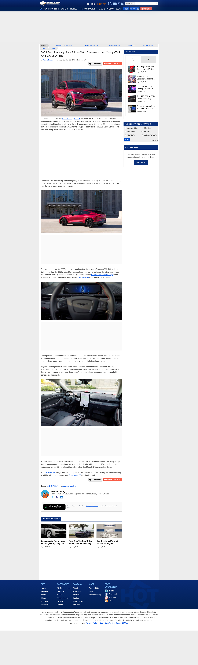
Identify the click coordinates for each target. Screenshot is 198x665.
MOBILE (73, 9)
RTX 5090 (130, 132)
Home (43, 588)
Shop (126, 9)
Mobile (59, 595)
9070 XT (146, 132)
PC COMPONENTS (51, 9)
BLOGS (118, 9)
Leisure (60, 601)
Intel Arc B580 (132, 128)
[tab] (133, 59)
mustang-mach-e (69, 486)
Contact (76, 598)
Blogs (43, 598)
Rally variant (84, 277)
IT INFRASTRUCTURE (87, 9)
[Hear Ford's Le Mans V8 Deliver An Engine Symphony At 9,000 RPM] (109, 531)
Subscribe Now (140, 162)
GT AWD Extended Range (102, 275)
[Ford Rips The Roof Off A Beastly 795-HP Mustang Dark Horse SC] (81, 531)
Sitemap (44, 605)
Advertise (77, 591)
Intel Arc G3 (131, 45)
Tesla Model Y (74, 475)
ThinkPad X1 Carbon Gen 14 (64, 45)
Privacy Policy (78, 601)
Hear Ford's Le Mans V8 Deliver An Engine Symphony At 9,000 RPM (107, 542)
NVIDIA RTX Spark (148, 45)
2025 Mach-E (50, 472)
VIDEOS (110, 9)
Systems (60, 591)
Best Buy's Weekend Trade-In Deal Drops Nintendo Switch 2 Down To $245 (145, 68)
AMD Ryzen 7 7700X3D (91, 45)
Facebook (113, 594)
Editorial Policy (95, 595)
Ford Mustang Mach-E (71, 119)
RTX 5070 (130, 135)
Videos (60, 605)
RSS (111, 601)
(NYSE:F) (55, 486)
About (75, 588)
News (53, 48)
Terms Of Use (122, 623)
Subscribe (134, 9)
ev (60, 486)
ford (48, 486)
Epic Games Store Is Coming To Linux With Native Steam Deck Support (146, 87)
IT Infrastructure (63, 598)
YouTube (112, 597)
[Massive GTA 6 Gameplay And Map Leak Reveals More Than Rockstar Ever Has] (132, 79)
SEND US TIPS (101, 4)
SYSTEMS (64, 9)
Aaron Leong (58, 491)
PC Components (63, 588)
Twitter (111, 591)
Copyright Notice (107, 623)
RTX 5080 (147, 128)
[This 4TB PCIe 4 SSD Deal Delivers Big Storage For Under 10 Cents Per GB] (132, 99)
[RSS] (122, 3)
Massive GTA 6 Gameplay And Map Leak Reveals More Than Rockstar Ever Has (145, 77)
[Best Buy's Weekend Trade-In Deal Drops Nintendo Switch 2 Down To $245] (132, 69)
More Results (154, 140)
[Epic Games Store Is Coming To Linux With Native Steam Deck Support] (132, 89)
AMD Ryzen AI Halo (114, 45)
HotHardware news (92, 506)
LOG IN (87, 4)
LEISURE (102, 9)
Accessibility (94, 588)
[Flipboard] (119, 3)
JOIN (93, 4)
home (43, 48)
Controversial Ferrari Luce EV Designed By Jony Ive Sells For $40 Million (53, 542)
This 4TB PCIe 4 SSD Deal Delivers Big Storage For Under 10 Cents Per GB (146, 97)
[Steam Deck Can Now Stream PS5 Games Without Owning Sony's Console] (132, 108)
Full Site (44, 601)
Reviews (44, 591)
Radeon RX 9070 (150, 135)
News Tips (77, 595)
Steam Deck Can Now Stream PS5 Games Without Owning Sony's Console (146, 107)
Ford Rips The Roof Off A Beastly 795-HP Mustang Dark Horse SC (80, 542)
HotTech (76, 605)
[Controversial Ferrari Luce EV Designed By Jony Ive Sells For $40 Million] (53, 531)
